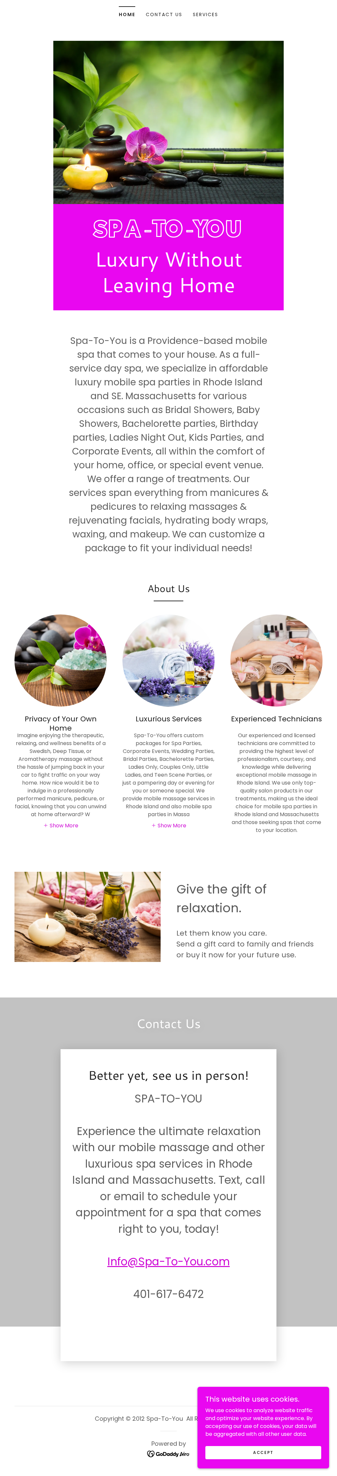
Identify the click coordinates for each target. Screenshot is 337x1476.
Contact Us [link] (164, 14)
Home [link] (127, 14)
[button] (60, 825)
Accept (263, 1452)
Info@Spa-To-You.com (168, 1261)
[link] (168, 235)
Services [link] (205, 14)
